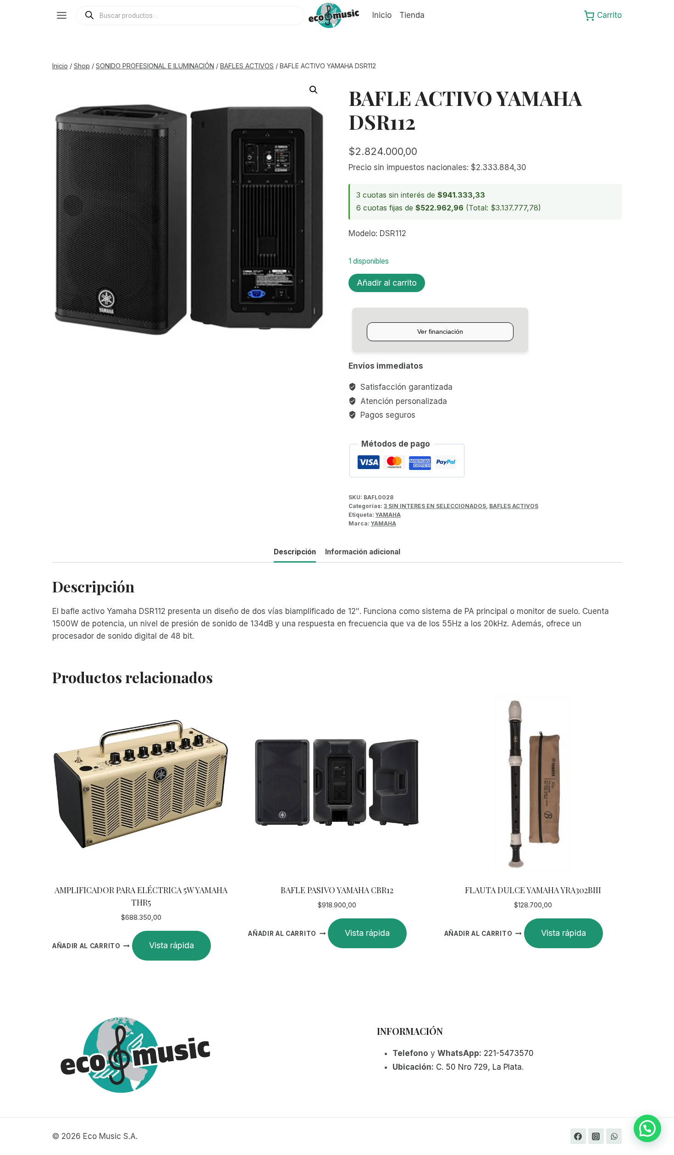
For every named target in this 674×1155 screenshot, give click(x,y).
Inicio (382, 15)
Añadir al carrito (387, 282)
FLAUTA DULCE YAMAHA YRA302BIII (533, 889)
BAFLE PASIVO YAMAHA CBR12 (337, 889)
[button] (313, 90)
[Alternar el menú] (61, 15)
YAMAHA (388, 514)
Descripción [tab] (295, 551)
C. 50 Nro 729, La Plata (479, 1067)
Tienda (412, 15)
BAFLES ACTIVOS (513, 506)
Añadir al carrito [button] (86, 946)
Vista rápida (171, 945)
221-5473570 (509, 1053)
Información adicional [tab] (362, 551)
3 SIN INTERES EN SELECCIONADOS (435, 506)
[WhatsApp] (614, 1136)
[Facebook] (578, 1136)
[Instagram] (596, 1136)
